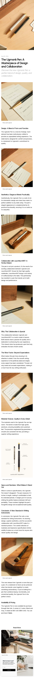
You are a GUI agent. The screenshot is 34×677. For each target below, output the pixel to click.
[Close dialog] (32, 657)
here (10, 613)
